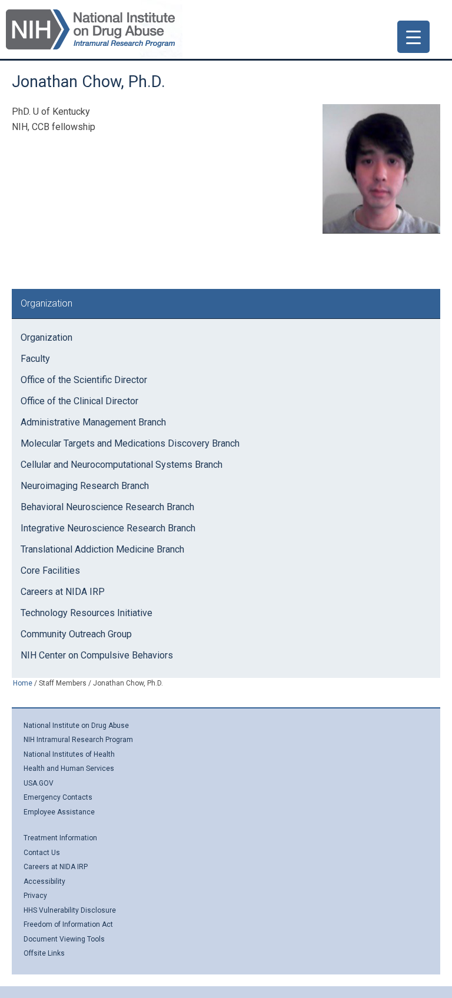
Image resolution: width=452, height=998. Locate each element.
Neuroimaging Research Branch (85, 485)
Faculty (35, 358)
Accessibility (44, 881)
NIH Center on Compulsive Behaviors (97, 655)
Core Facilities (50, 570)
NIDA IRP (90, 29)
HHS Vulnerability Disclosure (70, 910)
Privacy (35, 895)
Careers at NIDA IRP (63, 591)
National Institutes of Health (69, 754)
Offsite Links (44, 953)
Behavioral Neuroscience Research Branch (107, 507)
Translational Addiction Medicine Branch (102, 549)
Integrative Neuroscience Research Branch (108, 528)
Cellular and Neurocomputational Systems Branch (121, 464)
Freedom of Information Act (68, 924)
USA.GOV (39, 783)
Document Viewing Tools (64, 939)
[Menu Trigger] (413, 37)
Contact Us (42, 853)
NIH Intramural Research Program (78, 740)
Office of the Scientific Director (84, 379)
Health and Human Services (69, 768)
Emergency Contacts (58, 797)
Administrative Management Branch (93, 422)
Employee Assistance (59, 812)
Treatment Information (60, 838)
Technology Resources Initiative (86, 612)
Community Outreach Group (76, 634)
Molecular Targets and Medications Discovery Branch (130, 443)
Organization (46, 337)
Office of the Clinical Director (79, 401)
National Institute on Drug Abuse (76, 725)
